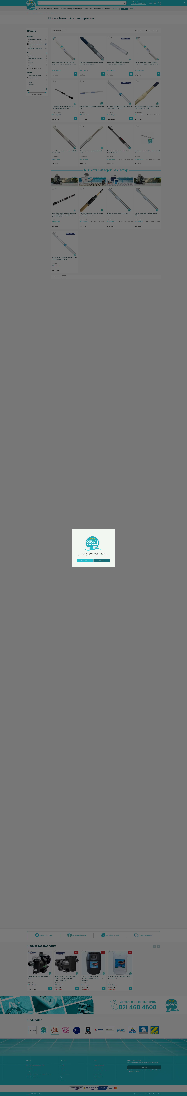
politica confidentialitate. (102, 555)
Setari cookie (85, 560)
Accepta (101, 560)
